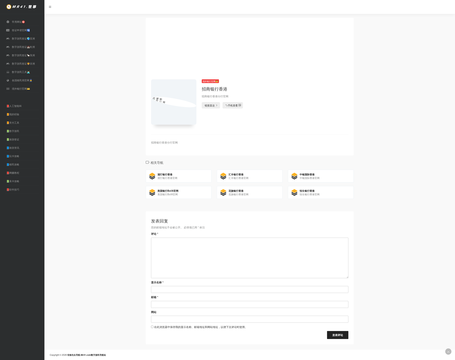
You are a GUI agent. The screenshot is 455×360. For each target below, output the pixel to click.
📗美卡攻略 (12, 181)
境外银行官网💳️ (210, 81)
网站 (153, 312)
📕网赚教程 (12, 172)
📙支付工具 (12, 122)
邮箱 (154, 297)
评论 (154, 234)
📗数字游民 (12, 131)
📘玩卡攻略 (12, 156)
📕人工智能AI (14, 106)
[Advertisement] (249, 53)
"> (232, 105)
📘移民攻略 (12, 164)
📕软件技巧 (12, 189)
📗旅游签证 (12, 139)
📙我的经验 (12, 114)
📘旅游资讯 (12, 147)
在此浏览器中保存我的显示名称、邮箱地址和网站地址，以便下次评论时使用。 (200, 327)
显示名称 (157, 282)
